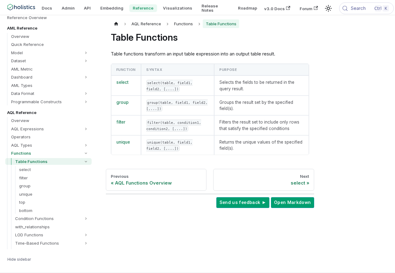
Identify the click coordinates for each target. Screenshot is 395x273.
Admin (68, 8)
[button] (50, 52)
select (122, 82)
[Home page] (116, 23)
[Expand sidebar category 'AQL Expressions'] (86, 128)
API (87, 8)
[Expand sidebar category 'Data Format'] (86, 93)
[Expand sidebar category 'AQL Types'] (86, 145)
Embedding (111, 8)
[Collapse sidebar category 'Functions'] (86, 153)
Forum (306, 8)
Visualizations (177, 8)
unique (123, 142)
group (122, 102)
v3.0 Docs (274, 8)
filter (120, 122)
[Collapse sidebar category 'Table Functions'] (86, 161)
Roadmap (247, 8)
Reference (143, 8)
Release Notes (210, 7)
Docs (47, 8)
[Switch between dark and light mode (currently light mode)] (328, 8)
